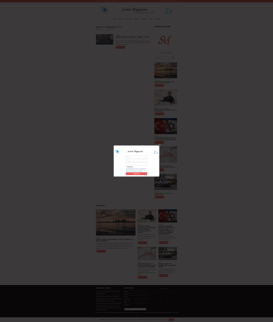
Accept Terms (130, 166)
